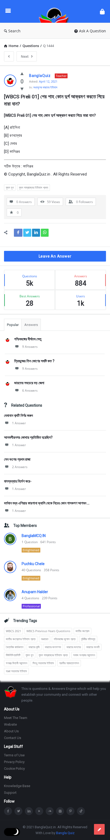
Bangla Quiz (65, 833)
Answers (31, 325)
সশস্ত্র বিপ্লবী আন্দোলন (16, 663)
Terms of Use (14, 755)
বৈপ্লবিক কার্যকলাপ (14, 647)
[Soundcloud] (50, 811)
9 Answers (30, 346)
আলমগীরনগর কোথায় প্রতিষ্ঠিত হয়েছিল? (28, 437)
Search (14, 30)
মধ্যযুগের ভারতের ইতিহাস (45, 87)
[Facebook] (8, 811)
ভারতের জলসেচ (73, 647)
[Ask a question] (99, 829)
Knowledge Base (17, 786)
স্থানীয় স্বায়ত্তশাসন (69, 663)
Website (10, 724)
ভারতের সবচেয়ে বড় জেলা (29, 383)
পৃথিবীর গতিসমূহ (88, 639)
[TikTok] (81, 811)
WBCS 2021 (13, 631)
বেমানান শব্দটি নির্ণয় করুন (18, 415)
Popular (13, 325)
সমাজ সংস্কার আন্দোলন (84, 655)
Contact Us (12, 738)
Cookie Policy (14, 769)
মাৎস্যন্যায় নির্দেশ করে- (18, 481)
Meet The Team (15, 718)
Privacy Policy (14, 762)
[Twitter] (18, 811)
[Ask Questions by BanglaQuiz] (55, 11)
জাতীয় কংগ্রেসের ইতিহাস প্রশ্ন (21, 639)
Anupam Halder (35, 592)
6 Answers (30, 390)
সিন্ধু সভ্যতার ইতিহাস (43, 663)
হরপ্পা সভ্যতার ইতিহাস (16, 671)
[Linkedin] (29, 811)
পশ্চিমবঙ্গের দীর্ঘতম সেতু (27, 339)
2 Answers (20, 467)
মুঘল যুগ (10, 187)
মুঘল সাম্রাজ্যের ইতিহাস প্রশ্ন (33, 187)
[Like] (22, 73)
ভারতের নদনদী (93, 647)
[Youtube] (39, 811)
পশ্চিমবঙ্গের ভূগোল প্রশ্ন (65, 639)
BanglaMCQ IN (34, 536)
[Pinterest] (70, 811)
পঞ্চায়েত (44, 639)
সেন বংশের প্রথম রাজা (17, 459)
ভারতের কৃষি (34, 647)
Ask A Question (92, 30)
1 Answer (19, 423)
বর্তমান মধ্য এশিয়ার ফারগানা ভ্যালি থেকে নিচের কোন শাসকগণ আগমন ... (46, 503)
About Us (11, 731)
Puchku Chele (33, 564)
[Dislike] (22, 89)
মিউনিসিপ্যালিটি (13, 655)
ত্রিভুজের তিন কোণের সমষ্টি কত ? (34, 361)
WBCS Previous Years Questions (48, 631)
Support (10, 793)
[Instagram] (60, 811)
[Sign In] (102, 11)
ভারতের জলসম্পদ (53, 647)
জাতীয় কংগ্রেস (82, 631)
